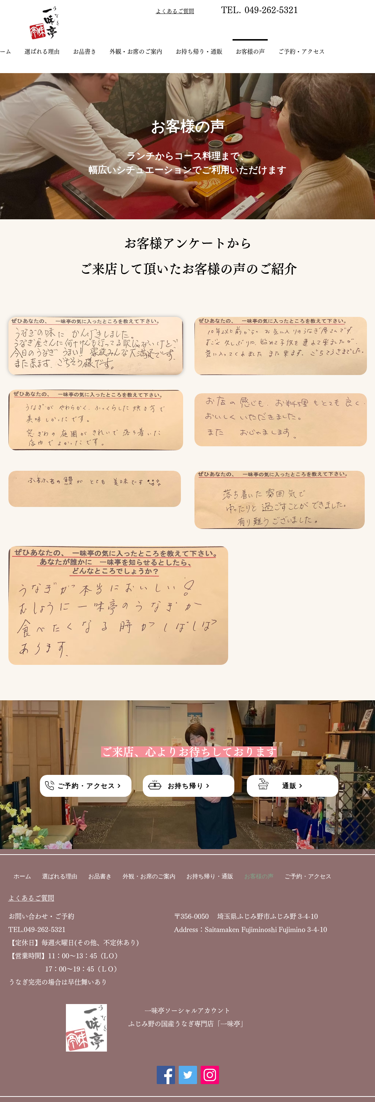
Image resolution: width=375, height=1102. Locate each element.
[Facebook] (166, 1075)
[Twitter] (188, 1075)
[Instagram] (210, 1075)
